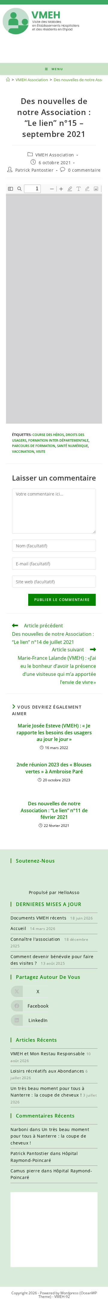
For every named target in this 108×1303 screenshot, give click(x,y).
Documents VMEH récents (38, 918)
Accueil (18, 928)
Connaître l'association (35, 939)
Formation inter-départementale (58, 440)
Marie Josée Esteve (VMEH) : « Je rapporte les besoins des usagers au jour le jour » (54, 732)
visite (40, 451)
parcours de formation (33, 445)
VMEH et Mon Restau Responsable (47, 1053)
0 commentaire (84, 170)
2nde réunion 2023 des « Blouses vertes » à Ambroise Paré (54, 767)
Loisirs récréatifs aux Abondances (47, 1071)
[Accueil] (8, 79)
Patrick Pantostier (34, 170)
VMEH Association (54, 155)
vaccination (23, 451)
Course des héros (48, 434)
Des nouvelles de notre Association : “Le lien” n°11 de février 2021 (54, 810)
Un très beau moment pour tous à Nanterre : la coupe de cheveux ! (49, 1136)
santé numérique (72, 445)
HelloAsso (68, 892)
